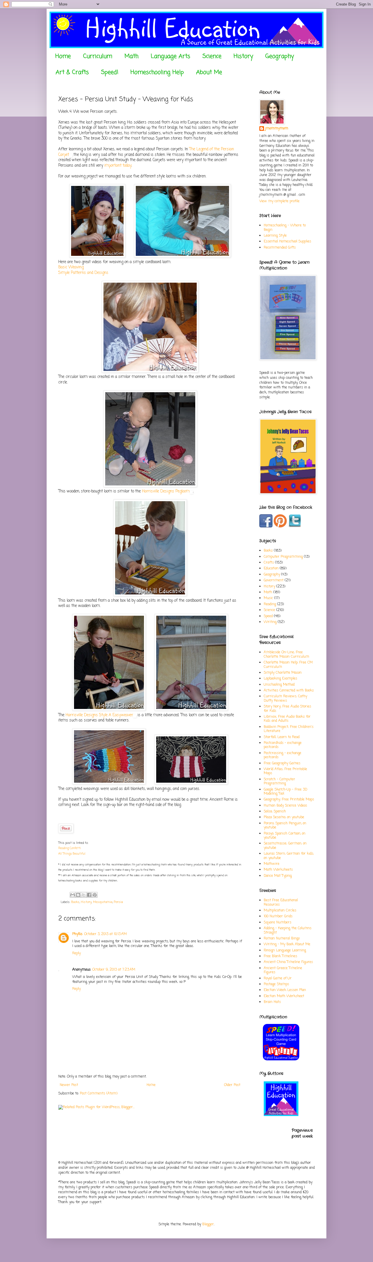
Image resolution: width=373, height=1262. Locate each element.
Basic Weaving (71, 267)
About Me (209, 72)
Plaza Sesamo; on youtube (284, 817)
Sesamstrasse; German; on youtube (285, 845)
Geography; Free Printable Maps (289, 799)
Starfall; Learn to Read (282, 737)
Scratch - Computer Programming (279, 781)
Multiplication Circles (280, 910)
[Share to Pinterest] (95, 895)
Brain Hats (272, 1002)
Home (63, 56)
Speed (268, 616)
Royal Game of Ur (278, 978)
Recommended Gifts (280, 247)
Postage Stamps (276, 984)
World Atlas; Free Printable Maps (285, 771)
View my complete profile (279, 201)
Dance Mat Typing (278, 876)
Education (271, 568)
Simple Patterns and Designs (83, 273)
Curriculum (97, 56)
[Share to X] (84, 895)
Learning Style (275, 235)
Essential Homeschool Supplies (287, 241)
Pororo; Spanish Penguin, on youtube (285, 825)
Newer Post (69, 1085)
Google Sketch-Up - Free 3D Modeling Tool (285, 791)
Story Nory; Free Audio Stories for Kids (287, 708)
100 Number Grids (278, 916)
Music (268, 598)
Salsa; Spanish (275, 811)
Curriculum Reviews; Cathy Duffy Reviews (285, 698)
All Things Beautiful (72, 854)
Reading (270, 604)
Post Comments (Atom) (98, 1093)
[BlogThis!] (78, 895)
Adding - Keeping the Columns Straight (288, 930)
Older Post (232, 1085)
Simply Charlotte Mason (283, 672)
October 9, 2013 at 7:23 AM (113, 969)
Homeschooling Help (157, 72)
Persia (118, 902)
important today (117, 165)
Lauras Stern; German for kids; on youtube (289, 855)
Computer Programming (283, 556)
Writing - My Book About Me (287, 944)
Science (212, 56)
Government (274, 580)
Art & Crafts (72, 72)
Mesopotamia (102, 902)
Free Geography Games (282, 763)
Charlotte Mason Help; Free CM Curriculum (288, 664)
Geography (279, 56)
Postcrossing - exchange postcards (282, 755)
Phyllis (77, 934)
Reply (76, 953)
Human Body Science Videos (285, 805)
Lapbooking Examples (280, 678)
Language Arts (170, 56)
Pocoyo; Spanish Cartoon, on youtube (284, 835)
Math (131, 56)
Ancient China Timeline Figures (288, 962)
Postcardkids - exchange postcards (283, 745)
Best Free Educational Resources (281, 902)
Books (75, 902)
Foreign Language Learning (285, 950)
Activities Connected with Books (289, 690)
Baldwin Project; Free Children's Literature (289, 729)
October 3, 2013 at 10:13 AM (105, 934)
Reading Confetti (70, 848)
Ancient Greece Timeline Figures (283, 970)
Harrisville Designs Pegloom (166, 491)
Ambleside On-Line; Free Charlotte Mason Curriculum (286, 654)
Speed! (109, 72)
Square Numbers (277, 922)
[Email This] (72, 895)
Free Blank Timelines (280, 956)
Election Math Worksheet (284, 996)
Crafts (269, 562)
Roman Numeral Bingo (282, 938)
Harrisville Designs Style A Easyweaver (99, 715)
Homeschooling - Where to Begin (285, 227)
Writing (270, 622)
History (243, 56)
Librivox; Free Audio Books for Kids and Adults (287, 719)
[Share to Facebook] (89, 895)
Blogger (208, 1224)
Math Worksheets (278, 869)
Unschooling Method (279, 684)
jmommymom (276, 128)
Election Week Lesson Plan (285, 990)
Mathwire (271, 864)
